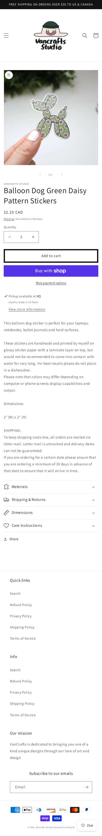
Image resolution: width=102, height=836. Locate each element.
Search (15, 593)
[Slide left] (40, 174)
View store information (27, 309)
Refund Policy (21, 605)
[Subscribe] (86, 787)
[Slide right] (61, 174)
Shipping (9, 218)
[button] (6, 35)
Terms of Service (23, 638)
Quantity (10, 227)
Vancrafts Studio (44, 827)
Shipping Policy (22, 627)
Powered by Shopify (64, 827)
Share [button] (14, 539)
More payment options (51, 283)
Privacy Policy (20, 616)
